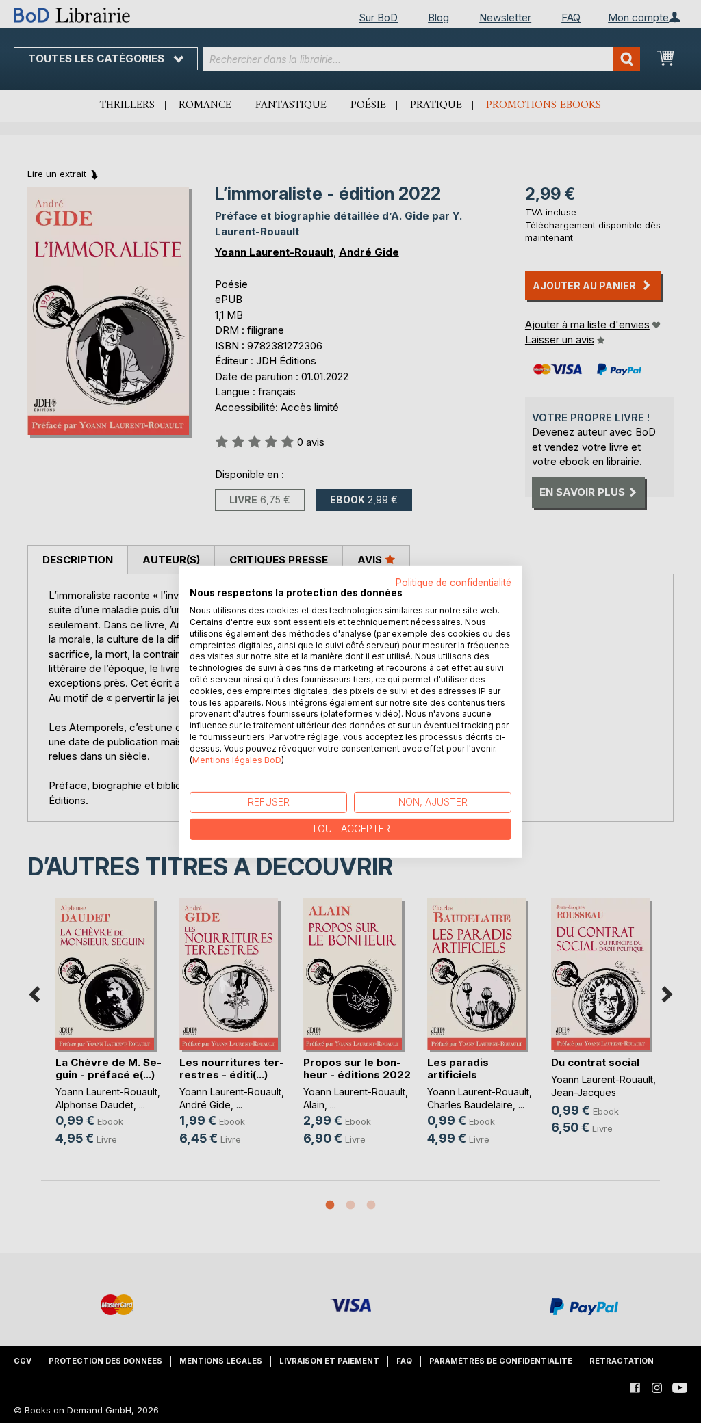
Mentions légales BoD (236, 759)
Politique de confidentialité (453, 581)
